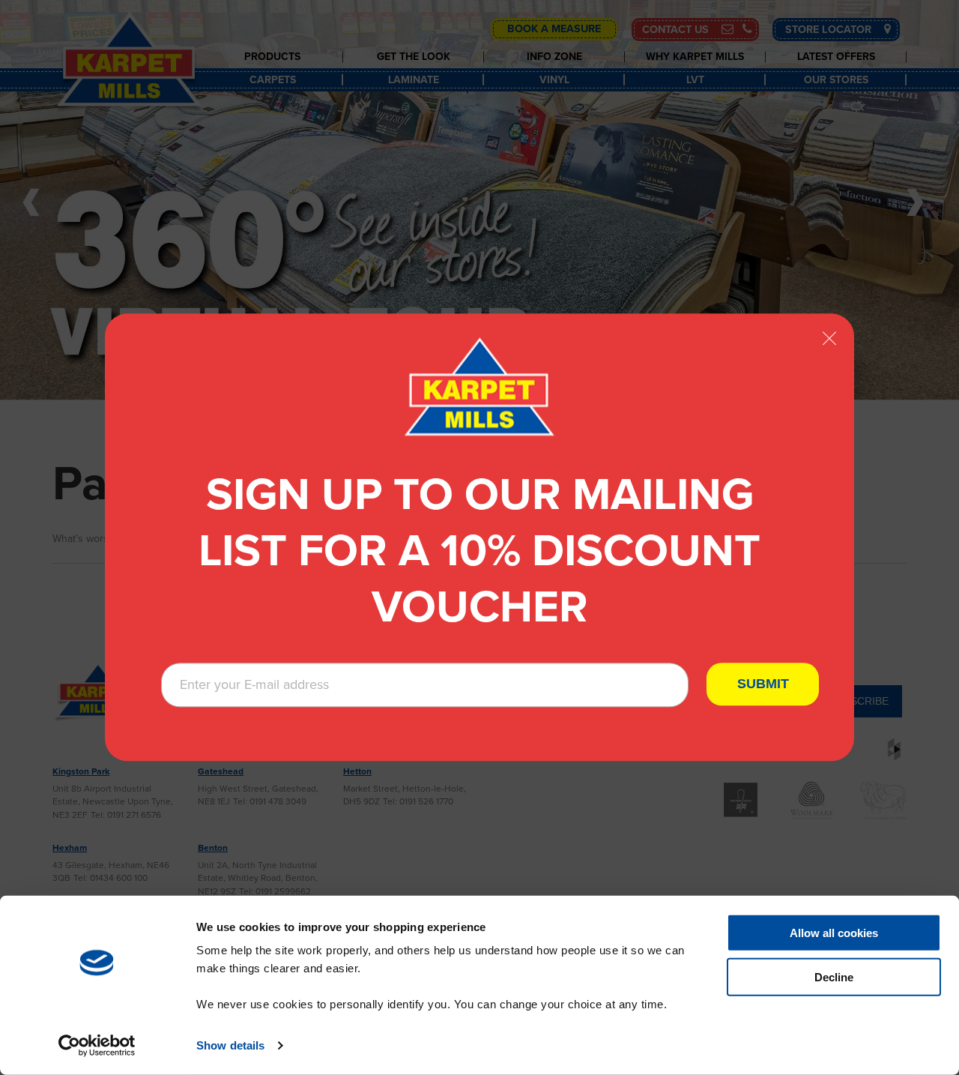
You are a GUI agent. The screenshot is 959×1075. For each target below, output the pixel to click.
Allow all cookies (834, 933)
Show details (230, 1045)
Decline (833, 977)
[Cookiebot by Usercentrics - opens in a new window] (97, 1046)
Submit (763, 684)
